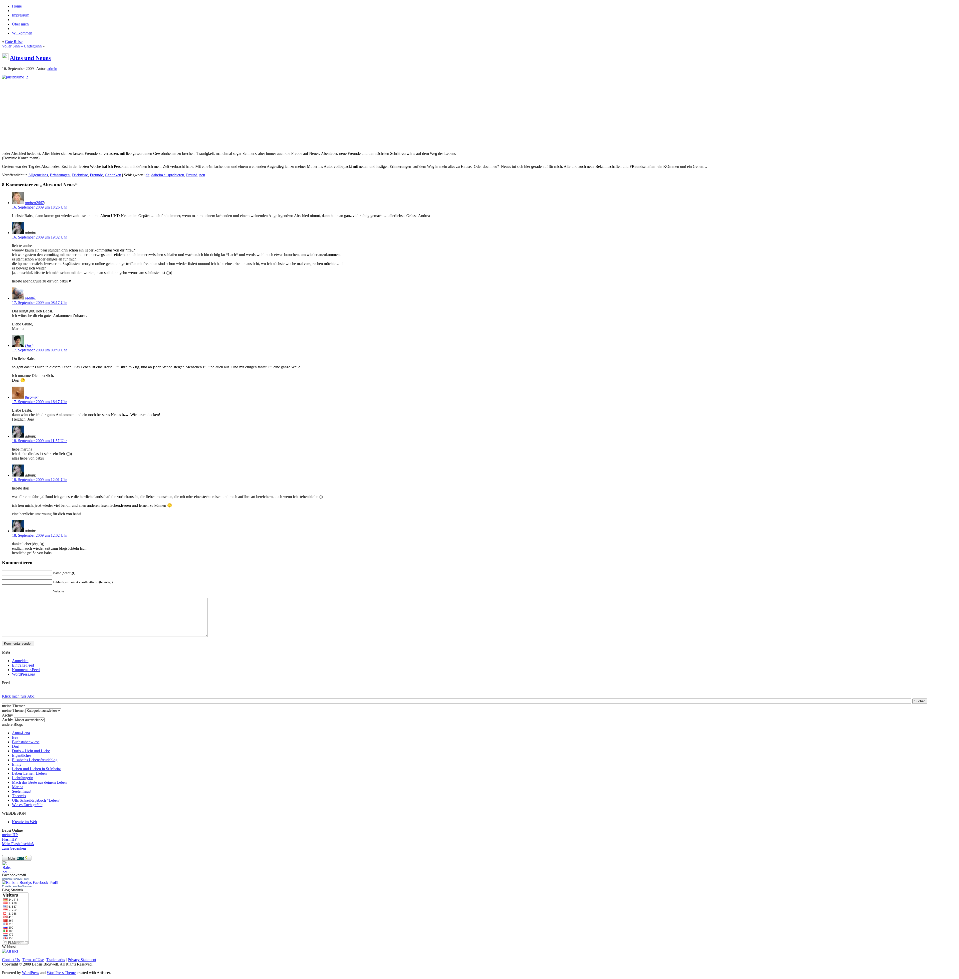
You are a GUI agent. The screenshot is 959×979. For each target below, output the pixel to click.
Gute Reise (13, 41)
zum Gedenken (14, 848)
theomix (31, 397)
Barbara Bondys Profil (15, 878)
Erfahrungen (60, 175)
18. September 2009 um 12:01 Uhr (39, 480)
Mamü (30, 298)
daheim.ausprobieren (167, 175)
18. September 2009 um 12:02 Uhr (39, 535)
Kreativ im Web (24, 822)
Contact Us (11, 960)
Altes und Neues (30, 58)
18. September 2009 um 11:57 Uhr (39, 441)
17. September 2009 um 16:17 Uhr (39, 402)
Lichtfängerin (22, 778)
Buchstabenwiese (25, 742)
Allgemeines (38, 175)
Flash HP (9, 839)
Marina (17, 787)
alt (147, 175)
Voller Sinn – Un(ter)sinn (22, 46)
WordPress (30, 973)
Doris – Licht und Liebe (31, 751)
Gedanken (113, 175)
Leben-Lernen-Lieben (29, 773)
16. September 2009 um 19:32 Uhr (39, 237)
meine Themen (13, 710)
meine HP (10, 835)
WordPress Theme (61, 973)
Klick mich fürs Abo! (18, 696)
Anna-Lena (21, 733)
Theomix (19, 796)
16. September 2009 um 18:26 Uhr (39, 207)
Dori (28, 345)
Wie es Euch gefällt (27, 805)
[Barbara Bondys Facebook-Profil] (30, 882)
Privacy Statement (82, 960)
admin (52, 68)
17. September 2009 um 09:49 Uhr (39, 350)
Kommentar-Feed (26, 670)
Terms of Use (33, 960)
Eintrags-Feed (23, 665)
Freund (191, 175)
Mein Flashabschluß (18, 844)
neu (202, 175)
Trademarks (55, 960)
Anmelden (20, 661)
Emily (16, 764)
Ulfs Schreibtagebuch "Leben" (36, 800)
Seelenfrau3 (21, 791)
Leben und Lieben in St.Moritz (36, 769)
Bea (15, 737)
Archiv (7, 720)
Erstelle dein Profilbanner (17, 886)
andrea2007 (34, 203)
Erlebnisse (80, 175)
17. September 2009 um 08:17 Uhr (39, 302)
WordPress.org (23, 674)
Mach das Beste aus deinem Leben (39, 782)
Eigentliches (21, 755)
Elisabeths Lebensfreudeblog (34, 760)
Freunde (96, 175)
